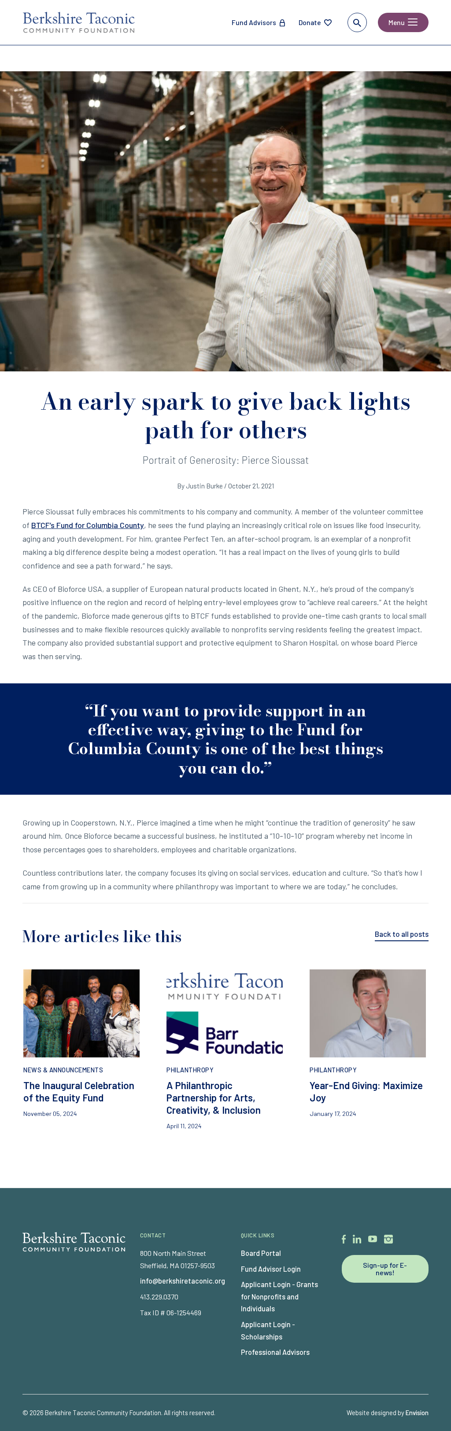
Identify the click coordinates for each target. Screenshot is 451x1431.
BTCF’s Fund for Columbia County (87, 525)
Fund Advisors (254, 22)
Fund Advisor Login (271, 1269)
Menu (396, 22)
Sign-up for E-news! (385, 1269)
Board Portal (261, 1253)
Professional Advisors (275, 1352)
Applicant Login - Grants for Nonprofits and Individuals (279, 1296)
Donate (310, 22)
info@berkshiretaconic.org (182, 1281)
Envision (417, 1412)
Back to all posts (402, 933)
